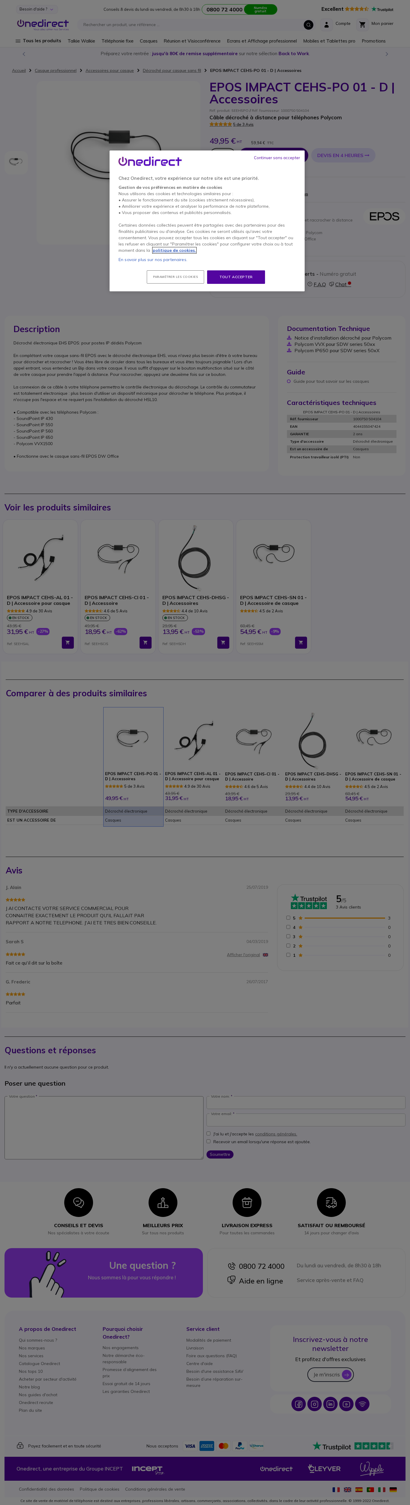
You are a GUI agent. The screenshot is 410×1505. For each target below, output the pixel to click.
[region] (207, 220)
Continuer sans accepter (277, 157)
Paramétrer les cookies (175, 277)
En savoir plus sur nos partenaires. (153, 259)
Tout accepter (236, 277)
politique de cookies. (174, 250)
